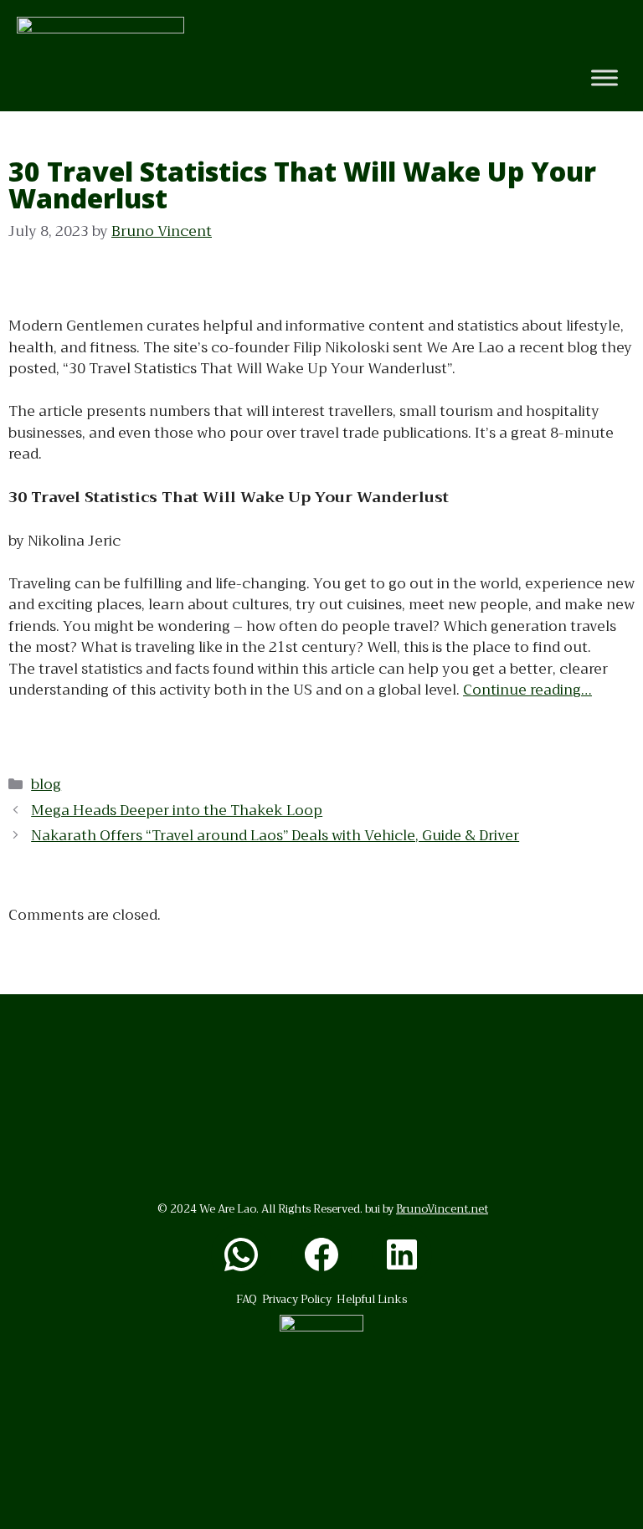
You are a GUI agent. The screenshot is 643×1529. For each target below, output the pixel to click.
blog (46, 784)
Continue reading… (527, 690)
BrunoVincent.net (442, 1209)
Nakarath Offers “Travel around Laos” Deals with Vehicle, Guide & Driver (275, 836)
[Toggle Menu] (604, 78)
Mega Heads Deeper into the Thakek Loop (176, 810)
